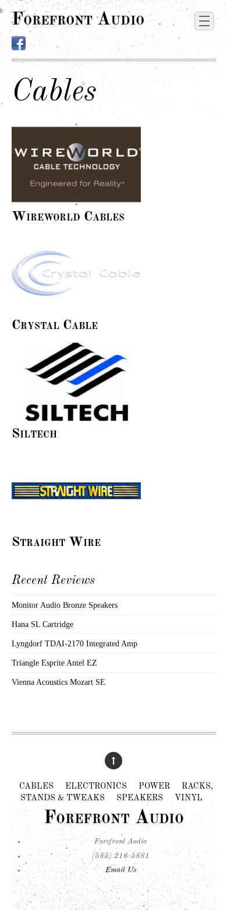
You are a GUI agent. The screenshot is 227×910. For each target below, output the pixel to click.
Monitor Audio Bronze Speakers (65, 605)
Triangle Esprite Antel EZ (54, 662)
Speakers (139, 798)
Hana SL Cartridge (42, 624)
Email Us (120, 870)
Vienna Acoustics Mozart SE (58, 682)
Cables (36, 786)
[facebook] (19, 43)
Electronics (96, 786)
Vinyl (189, 798)
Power (154, 786)
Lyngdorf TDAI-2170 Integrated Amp (74, 643)
